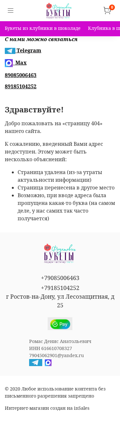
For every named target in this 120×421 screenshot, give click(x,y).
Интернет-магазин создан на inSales (47, 408)
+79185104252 (60, 288)
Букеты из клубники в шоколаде (42, 28)
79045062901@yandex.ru (56, 355)
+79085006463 (60, 278)
